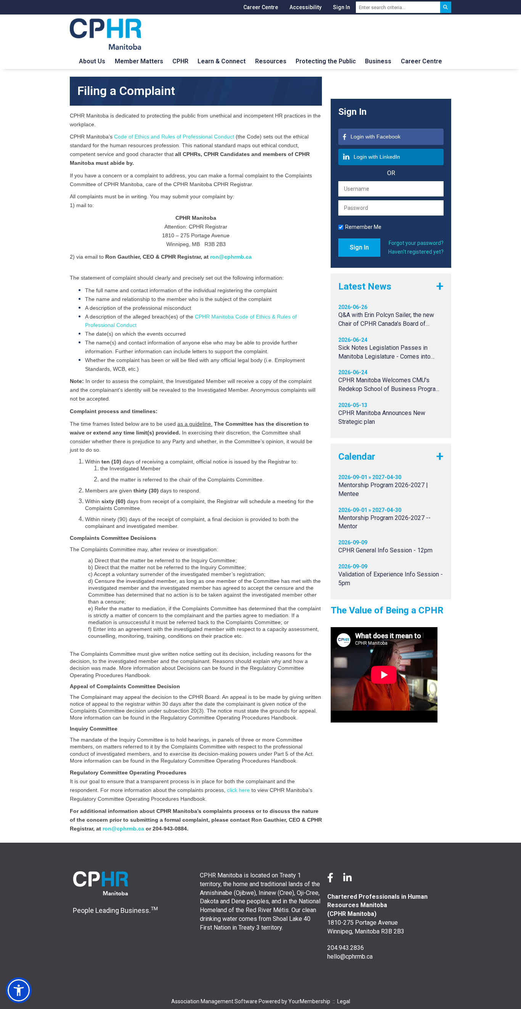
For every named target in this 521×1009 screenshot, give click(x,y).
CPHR (180, 61)
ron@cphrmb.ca (231, 257)
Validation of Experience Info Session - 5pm (390, 579)
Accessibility (305, 7)
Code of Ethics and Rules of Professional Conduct (174, 137)
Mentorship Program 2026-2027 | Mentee (383, 489)
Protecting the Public (326, 61)
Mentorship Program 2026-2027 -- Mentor (384, 522)
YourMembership (309, 1001)
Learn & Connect (222, 61)
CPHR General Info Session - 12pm (385, 550)
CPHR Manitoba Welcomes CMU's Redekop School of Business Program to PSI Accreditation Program (389, 385)
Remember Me (363, 227)
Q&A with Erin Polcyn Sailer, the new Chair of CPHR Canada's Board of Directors (386, 319)
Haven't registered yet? (416, 252)
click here (238, 790)
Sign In (341, 7)
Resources (270, 61)
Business (378, 61)
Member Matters (139, 61)
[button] (19, 990)
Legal (343, 1001)
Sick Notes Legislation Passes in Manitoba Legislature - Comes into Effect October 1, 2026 (384, 352)
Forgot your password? (416, 243)
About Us (92, 61)
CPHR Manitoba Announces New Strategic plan (381, 417)
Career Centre (260, 7)
